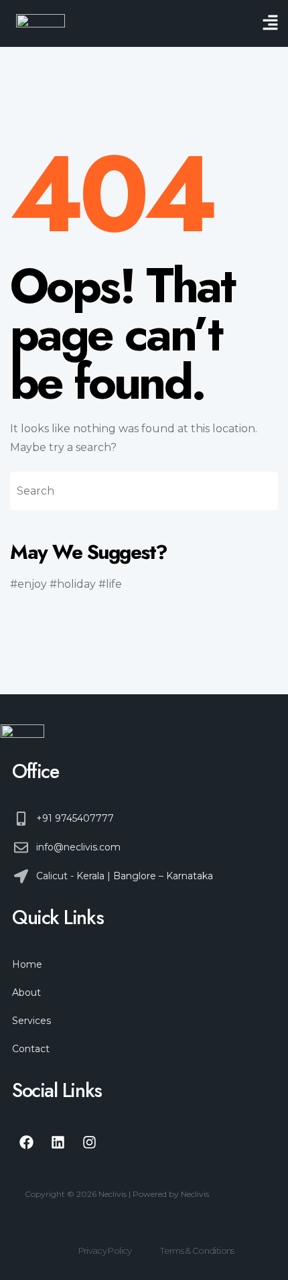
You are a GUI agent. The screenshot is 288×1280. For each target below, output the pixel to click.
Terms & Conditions (197, 1250)
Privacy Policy (105, 1250)
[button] (270, 23)
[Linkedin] (58, 1142)
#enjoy (28, 584)
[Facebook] (26, 1142)
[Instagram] (89, 1142)
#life (110, 584)
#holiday (73, 584)
